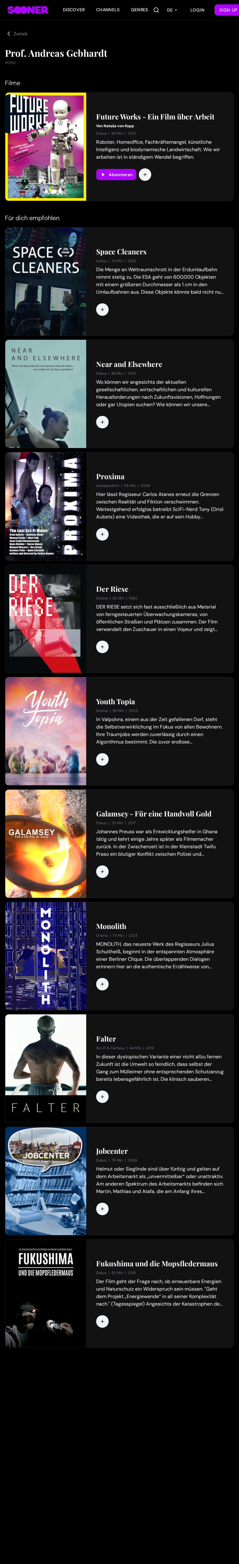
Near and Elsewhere (129, 364)
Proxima (110, 476)
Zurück (20, 33)
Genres (139, 9)
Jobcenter (112, 1151)
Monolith (111, 926)
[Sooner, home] (27, 10)
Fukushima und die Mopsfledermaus (157, 1263)
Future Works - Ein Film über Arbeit (155, 116)
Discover (74, 9)
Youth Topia (115, 701)
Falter (106, 1038)
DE (170, 10)
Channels (108, 9)
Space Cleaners (121, 251)
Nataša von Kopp (119, 125)
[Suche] (156, 10)
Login (197, 10)
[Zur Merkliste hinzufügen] (145, 174)
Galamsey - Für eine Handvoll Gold (154, 813)
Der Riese (112, 589)
